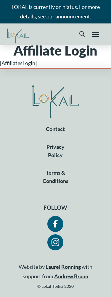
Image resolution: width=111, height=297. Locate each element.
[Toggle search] (82, 34)
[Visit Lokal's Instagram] (55, 242)
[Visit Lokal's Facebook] (55, 224)
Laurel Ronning (63, 267)
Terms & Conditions (55, 177)
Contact (55, 129)
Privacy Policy (55, 151)
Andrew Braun (71, 276)
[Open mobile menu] (95, 34)
